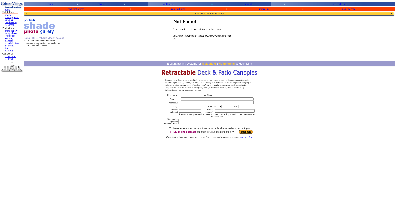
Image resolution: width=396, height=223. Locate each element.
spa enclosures (340, 4)
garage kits (264, 9)
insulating (9, 45)
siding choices (11, 33)
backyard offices (76, 9)
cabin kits (248, 4)
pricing (8, 15)
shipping (9, 20)
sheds (100, 4)
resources (9, 25)
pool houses (168, 4)
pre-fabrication (12, 43)
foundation (10, 35)
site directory (11, 22)
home (50, 4)
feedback (9, 59)
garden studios (178, 9)
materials (9, 40)
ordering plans (12, 17)
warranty (9, 50)
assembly (9, 38)
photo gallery (11, 30)
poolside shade (349, 9)
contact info (10, 56)
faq (6, 48)
